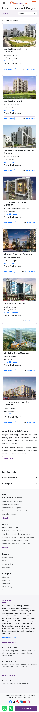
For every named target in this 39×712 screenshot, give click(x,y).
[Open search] (34, 3)
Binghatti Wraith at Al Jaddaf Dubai (15, 540)
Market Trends (7, 558)
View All (5, 518)
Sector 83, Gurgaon (11, 61)
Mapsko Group (30, 272)
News (4, 561)
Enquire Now (26, 708)
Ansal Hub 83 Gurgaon (15, 303)
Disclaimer (6, 583)
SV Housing (31, 370)
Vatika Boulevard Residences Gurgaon (19, 151)
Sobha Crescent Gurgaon (11, 508)
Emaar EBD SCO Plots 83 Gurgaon (16, 403)
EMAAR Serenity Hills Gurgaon (12, 501)
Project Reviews (8, 564)
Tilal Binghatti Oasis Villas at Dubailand (16, 534)
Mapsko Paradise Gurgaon (18, 254)
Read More (8, 458)
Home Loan (6, 590)
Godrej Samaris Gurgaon (11, 504)
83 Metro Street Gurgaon (16, 353)
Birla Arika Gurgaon (9, 514)
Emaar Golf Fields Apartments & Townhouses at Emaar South (19, 537)
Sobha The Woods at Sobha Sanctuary (16, 544)
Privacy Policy (7, 587)
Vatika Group (30, 69)
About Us (5, 577)
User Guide (6, 567)
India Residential (9, 472)
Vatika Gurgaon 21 (13, 101)
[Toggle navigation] (3, 3)
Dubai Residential (9, 478)
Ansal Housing (30, 321)
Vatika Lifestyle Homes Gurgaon (15, 50)
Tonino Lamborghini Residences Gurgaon (17, 511)
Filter (5, 13)
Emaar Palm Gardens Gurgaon (15, 203)
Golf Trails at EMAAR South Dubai (14, 531)
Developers (7, 484)
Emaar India (31, 222)
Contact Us (6, 580)
